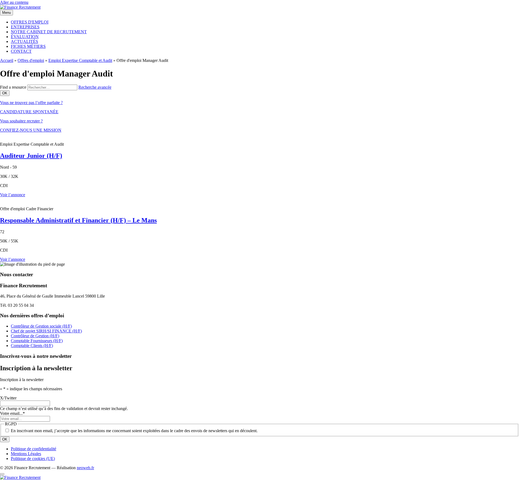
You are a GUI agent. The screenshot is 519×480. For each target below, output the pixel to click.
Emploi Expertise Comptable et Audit (80, 60)
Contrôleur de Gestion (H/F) (35, 336)
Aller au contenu (14, 2)
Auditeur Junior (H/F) (31, 155)
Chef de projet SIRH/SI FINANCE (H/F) (46, 331)
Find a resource (13, 87)
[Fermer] (2, 474)
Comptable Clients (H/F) (32, 345)
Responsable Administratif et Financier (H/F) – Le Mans (78, 220)
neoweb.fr (85, 467)
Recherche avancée (94, 87)
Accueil (6, 60)
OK (4, 439)
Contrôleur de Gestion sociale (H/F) (41, 326)
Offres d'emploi (31, 60)
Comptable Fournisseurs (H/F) (37, 340)
